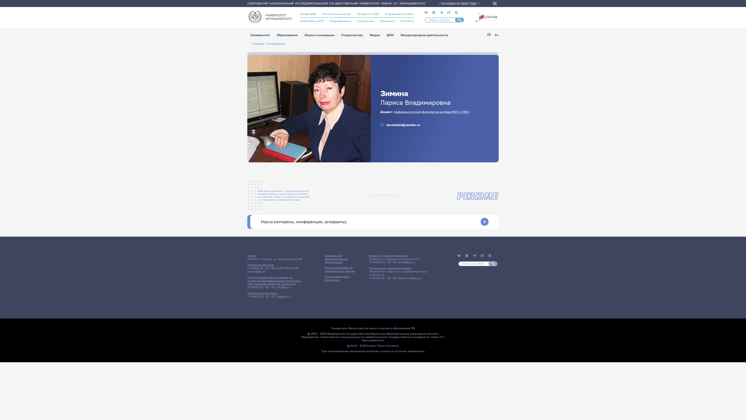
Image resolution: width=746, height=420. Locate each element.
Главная (258, 43)
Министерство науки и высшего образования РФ (381, 328)
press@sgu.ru (406, 262)
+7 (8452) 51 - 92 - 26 (260, 287)
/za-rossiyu (488, 17)
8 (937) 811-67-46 (287, 268)
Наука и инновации (320, 35)
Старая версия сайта (399, 14)
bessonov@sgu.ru (409, 278)
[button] (476, 13)
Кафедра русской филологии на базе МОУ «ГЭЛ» (431, 112)
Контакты (407, 21)
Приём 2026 (308, 14)
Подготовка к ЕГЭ (312, 21)
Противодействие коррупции (337, 278)
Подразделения (340, 21)
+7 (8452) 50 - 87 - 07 (261, 296)
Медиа (375, 35)
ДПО (390, 35)
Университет (260, 35)
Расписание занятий (336, 14)
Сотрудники (365, 21)
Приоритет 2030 (368, 14)
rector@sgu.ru (256, 271)
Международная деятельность (424, 35)
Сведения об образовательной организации (336, 259)
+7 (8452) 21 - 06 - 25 (382, 262)
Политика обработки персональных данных (340, 269)
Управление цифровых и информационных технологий (398, 273)
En (497, 35)
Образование (287, 35)
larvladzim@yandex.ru (403, 125)
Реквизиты (387, 21)
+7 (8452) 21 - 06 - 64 (382, 278)
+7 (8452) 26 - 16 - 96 (260, 268)
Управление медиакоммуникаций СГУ (395, 259)
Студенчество (352, 35)
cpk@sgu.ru (283, 287)
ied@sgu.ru (283, 296)
